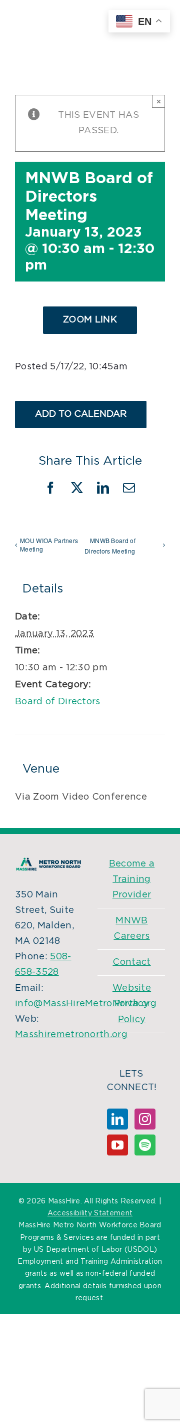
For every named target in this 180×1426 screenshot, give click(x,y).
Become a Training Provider (132, 879)
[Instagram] (145, 1119)
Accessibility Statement (90, 1213)
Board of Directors (57, 701)
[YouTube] (117, 1145)
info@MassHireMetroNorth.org (86, 1003)
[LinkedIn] (117, 1119)
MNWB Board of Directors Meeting (110, 545)
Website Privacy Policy (131, 1004)
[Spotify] (145, 1145)
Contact (131, 962)
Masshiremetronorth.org (71, 1034)
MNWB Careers (132, 928)
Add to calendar (80, 414)
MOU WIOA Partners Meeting (49, 544)
